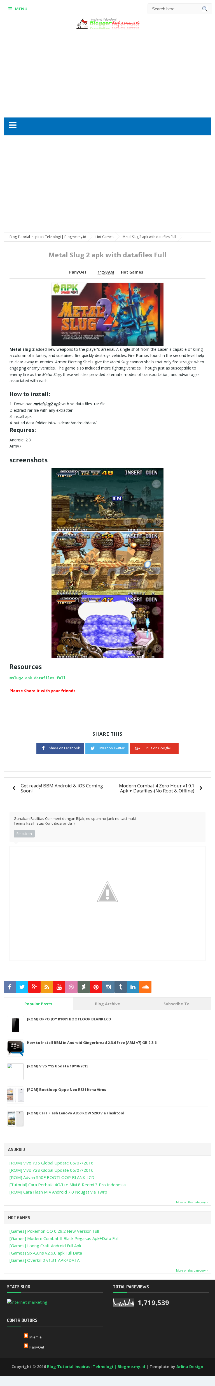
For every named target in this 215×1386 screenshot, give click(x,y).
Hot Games (132, 272)
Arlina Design (189, 1366)
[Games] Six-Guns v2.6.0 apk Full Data (46, 1253)
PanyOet (36, 1347)
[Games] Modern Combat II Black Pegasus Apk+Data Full (64, 1238)
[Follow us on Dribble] (71, 987)
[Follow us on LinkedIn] (133, 987)
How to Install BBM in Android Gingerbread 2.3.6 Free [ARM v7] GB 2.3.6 (91, 1042)
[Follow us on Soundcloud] (145, 987)
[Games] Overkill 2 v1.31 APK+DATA (45, 1260)
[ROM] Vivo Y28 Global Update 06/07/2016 (52, 1170)
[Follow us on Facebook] (10, 987)
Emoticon (24, 833)
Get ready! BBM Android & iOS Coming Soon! (62, 788)
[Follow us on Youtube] (59, 987)
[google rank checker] (27, 1301)
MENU (21, 8)
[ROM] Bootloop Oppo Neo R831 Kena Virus (66, 1089)
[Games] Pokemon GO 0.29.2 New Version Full (54, 1231)
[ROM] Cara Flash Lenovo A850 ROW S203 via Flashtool (75, 1113)
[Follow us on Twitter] (22, 987)
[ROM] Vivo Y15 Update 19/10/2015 (57, 1066)
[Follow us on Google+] (34, 987)
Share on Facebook (64, 748)
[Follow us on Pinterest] (96, 987)
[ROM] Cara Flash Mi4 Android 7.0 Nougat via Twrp (58, 1192)
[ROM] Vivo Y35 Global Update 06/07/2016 (52, 1163)
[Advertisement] (116, 71)
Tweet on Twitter (111, 748)
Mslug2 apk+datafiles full (38, 678)
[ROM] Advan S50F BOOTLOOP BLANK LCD (52, 1177)
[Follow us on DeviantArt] (84, 987)
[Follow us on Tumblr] (120, 987)
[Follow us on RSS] (47, 987)
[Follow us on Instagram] (108, 987)
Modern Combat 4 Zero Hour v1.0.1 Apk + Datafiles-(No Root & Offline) (156, 788)
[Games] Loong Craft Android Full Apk (45, 1245)
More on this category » (192, 1202)
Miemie (35, 1337)
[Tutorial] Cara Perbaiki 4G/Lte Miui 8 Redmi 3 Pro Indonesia (68, 1184)
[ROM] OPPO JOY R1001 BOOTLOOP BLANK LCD (69, 1019)
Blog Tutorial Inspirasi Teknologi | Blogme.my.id (96, 1366)
